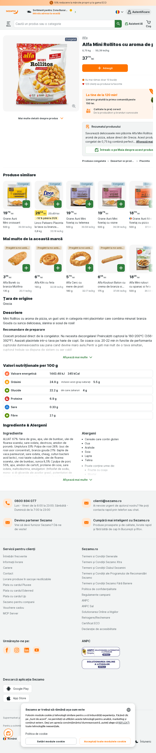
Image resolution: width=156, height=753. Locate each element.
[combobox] (64, 24)
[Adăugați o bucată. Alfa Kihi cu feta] (58, 268)
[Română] (119, 12)
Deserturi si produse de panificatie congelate (123, 160)
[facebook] (7, 650)
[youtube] (36, 650)
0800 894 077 (25, 501)
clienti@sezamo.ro (107, 501)
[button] (138, 12)
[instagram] (17, 650)
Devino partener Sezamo (33, 520)
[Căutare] (118, 24)
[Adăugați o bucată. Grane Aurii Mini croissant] (26, 204)
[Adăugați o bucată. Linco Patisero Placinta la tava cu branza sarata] (58, 204)
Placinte (144, 160)
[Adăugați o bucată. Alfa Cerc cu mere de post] (89, 268)
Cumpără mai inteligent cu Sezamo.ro (121, 520)
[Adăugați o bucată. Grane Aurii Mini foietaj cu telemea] (89, 204)
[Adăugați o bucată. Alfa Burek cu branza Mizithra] (26, 268)
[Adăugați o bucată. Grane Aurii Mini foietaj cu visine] (121, 204)
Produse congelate (94, 160)
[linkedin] (26, 650)
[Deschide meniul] (8, 24)
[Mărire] (74, 106)
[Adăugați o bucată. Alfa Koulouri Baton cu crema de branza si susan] (121, 268)
